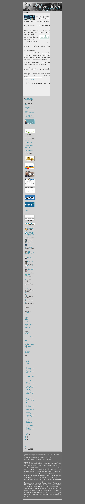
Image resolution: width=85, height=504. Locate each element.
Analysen (27, 79)
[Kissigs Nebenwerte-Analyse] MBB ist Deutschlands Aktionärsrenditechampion (30, 270)
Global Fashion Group (32, 475)
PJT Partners (32, 486)
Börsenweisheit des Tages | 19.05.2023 (30, 390)
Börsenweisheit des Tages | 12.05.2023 (30, 406)
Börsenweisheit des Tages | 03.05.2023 (30, 428)
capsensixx (25, 468)
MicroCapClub (26, 343)
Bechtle (28, 465)
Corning (52, 469)
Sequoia (60, 488)
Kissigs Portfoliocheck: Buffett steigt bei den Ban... (30, 387)
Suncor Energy (44, 491)
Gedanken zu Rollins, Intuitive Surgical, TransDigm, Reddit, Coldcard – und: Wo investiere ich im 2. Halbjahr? (29, 325)
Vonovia (25, 494)
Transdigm (55, 492)
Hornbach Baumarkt (39, 476)
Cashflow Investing (33, 468)
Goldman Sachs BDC (44, 475)
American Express (28, 463)
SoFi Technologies (40, 489)
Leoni (51, 480)
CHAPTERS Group (47, 468)
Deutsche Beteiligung (42, 470)
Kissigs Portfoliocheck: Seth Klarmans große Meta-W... (29, 421)
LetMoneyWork (26, 321)
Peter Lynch (53, 485)
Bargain (37, 464)
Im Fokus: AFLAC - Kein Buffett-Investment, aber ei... (29, 389)
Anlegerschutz (59, 463)
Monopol (25, 483)
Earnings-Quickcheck (35, 472)
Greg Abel (57, 475)
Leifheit (45, 480)
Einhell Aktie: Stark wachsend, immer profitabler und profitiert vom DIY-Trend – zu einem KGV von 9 (29, 330)
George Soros (44, 474)
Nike (59, 484)
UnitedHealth (49, 493)
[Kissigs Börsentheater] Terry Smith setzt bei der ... (30, 376)
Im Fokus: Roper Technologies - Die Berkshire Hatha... (29, 405)
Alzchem (57, 462)
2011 (26, 446)
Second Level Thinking (51, 488)
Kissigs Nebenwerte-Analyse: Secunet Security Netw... (29, 414)
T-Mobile (56, 491)
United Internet (46, 493)
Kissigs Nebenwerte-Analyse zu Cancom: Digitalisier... (30, 382)
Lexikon (58, 480)
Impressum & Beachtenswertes (28, 116)
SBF (33, 488)
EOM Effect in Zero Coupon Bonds (28, 327)
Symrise (52, 491)
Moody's (29, 483)
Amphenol (40, 463)
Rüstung (25, 488)
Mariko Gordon (56, 481)
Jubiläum (52, 478)
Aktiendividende (31, 462)
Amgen (38, 463)
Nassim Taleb (56, 483)
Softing (46, 489)
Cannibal (51, 467)
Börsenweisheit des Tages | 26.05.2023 (30, 375)
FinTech (39, 473)
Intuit (49, 477)
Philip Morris (28, 486)
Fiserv (45, 473)
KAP (60, 478)
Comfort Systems (25, 469)
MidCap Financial (52, 482)
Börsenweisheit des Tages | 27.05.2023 (30, 374)
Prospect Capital (57, 486)
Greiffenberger (59, 475)
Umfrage (38, 493)
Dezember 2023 (27, 359)
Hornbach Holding (42, 476)
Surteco (47, 491)
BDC (59, 464)
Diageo (35, 471)
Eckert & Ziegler (40, 472)
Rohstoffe (44, 487)
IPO (55, 477)
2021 (26, 437)
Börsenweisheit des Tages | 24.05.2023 (30, 380)
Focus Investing (52, 473)
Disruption (39, 471)
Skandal (30, 489)
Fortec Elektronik (55, 473)
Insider (38, 477)
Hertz (25, 476)
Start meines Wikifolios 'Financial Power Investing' (30, 396)
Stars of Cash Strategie (46, 490)
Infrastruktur (34, 477)
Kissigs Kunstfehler (31, 141)
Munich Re (47, 483)
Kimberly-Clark (51, 479)
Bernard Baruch (52, 465)
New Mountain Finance (44, 484)
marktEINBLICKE (27, 314)
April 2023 (27, 432)
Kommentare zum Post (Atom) (29, 98)
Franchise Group (59, 473)
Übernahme (35, 493)
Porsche (37, 486)
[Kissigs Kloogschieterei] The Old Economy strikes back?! (30, 257)
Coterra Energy (58, 469)
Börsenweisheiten (26, 111)
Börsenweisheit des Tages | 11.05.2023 (30, 408)
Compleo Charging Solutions (36, 469)
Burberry (30, 467)
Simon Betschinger (27, 312)
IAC (59, 476)
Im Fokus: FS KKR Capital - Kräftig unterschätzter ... (29, 412)
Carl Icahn (27, 468)
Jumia (56, 478)
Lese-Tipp (54, 480)
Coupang (60, 469)
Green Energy (54, 475)
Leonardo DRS (50, 480)
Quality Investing (29, 141)
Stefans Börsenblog (27, 323)
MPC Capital (34, 483)
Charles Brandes (50, 468)
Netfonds (39, 484)
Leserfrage (56, 480)
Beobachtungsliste (26, 114)
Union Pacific (42, 493)
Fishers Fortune (47, 473)
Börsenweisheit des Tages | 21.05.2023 (30, 385)
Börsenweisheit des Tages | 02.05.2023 (30, 429)
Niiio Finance (58, 484)
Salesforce (29, 488)
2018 (26, 440)
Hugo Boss (55, 476)
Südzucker (42, 491)
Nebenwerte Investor (31, 484)
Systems (54, 491)
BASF (46, 464)
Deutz (32, 471)
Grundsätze (28, 141)
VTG (26, 494)
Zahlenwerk (57, 495)
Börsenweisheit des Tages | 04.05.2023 (30, 424)
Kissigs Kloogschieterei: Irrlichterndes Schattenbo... (29, 372)
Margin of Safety (53, 481)
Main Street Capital (48, 481)
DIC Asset (37, 471)
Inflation (32, 477)
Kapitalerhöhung (25, 479)
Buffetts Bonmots (30, 145)
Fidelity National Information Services (30, 473)
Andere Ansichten (46, 463)
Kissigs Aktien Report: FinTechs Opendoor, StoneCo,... (29, 379)
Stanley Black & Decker (35, 490)
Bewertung (55, 465)
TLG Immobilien (34, 492)
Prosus (60, 486)
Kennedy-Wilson (42, 479)
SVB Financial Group (50, 491)
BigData (57, 465)
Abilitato (26, 329)
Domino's (54, 471)
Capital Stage (59, 467)
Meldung (29, 482)
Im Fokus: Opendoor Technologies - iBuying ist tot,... (29, 416)
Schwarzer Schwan (42, 488)
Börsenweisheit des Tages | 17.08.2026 (30, 274)
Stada (32, 490)
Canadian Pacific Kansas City (46, 467)
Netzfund (41, 484)
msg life (38, 483)
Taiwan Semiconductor (59, 491)
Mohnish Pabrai (57, 482)
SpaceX (50, 489)
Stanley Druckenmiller (39, 490)
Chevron (60, 468)
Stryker (40, 491)
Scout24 (46, 488)
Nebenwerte (26, 141)
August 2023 (27, 363)
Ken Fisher (39, 479)
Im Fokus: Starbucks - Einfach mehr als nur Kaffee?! (30, 427)
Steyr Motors (25, 491)
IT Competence (57, 477)
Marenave (51, 481)
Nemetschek (35, 484)
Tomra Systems (42, 492)
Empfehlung (59, 472)
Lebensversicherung (35, 480)
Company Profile (30, 79)
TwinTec (28, 493)
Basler (47, 464)
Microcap (47, 482)
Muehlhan (41, 483)
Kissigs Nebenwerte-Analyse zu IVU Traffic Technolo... (29, 430)
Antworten (27, 85)
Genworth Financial (41, 474)
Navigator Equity (59, 483)
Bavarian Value (26, 319)
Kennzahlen (45, 479)
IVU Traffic (60, 477)
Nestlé (36, 484)
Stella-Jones (51, 490)
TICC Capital (31, 492)
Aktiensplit (37, 462)
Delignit (25, 470)
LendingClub (47, 480)
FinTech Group (41, 473)
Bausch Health (50, 464)
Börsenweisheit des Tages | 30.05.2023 (30, 369)
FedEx (26, 473)
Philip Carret (25, 486)
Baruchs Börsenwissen (43, 464)
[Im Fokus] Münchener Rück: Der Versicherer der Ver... (29, 384)
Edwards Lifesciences (44, 472)
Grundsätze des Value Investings (28, 107)
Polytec (35, 486)
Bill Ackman (59, 465)
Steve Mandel (59, 490)
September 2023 (28, 362)
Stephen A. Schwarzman (54, 490)
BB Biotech (57, 464)
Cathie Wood (38, 468)
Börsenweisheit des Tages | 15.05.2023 (30, 399)
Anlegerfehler (27, 140)
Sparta (51, 489)
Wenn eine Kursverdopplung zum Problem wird (29, 315)
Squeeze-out (28, 490)
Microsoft (49, 482)
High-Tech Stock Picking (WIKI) (29, 476)
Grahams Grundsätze (51, 475)
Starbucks (33, 79)
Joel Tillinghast (27, 478)
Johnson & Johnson (46, 478)
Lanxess (26, 480)
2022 (26, 436)
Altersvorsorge (54, 462)
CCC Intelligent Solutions (41, 468)
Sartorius (32, 488)
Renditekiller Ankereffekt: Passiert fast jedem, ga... (29, 422)
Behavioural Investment (27, 351)
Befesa (29, 465)
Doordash (56, 471)
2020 (26, 438)
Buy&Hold (36, 467)
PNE (34, 486)
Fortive (57, 473)
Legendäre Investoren (42, 480)
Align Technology (41, 462)
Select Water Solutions (57, 488)
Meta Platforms (34, 482)
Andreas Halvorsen (53, 463)
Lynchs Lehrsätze (28, 146)
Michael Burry (41, 482)
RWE (26, 488)
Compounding (40, 469)
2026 (26, 356)
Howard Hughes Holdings (48, 476)
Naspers (54, 483)
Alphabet (52, 462)
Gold (38, 475)
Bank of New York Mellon (34, 464)
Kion (58, 479)
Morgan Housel (31, 483)
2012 (26, 445)
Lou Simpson (33, 481)
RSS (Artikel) (26, 209)
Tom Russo (40, 492)
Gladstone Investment (28, 475)
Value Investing (28, 142)
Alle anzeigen (33, 337)
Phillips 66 (30, 486)
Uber (33, 493)
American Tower (31, 463)
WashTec (52, 494)
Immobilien (28, 477)
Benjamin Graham (38, 465)
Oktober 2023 (27, 361)
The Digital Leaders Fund (27, 332)
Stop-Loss (34, 491)
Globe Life (35, 475)
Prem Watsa (43, 486)
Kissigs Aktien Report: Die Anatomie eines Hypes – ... (30, 367)
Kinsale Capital (56, 479)
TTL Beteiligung (59, 492)
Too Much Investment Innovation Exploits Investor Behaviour (29, 352)
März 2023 (27, 433)
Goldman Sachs (40, 475)
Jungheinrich (58, 478)
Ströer (39, 491)
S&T (27, 488)
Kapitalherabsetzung (30, 479)
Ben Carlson (35, 465)
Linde (27, 481)
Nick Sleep (56, 484)
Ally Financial (47, 462)
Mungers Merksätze (44, 483)
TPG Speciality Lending (46, 492)
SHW (24, 489)
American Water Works (35, 463)
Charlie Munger (54, 468)
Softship (48, 489)
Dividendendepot (49, 471)
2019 (26, 439)
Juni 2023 (27, 365)
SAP (30, 488)
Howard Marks (52, 476)
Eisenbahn (50, 472)
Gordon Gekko (47, 475)
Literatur (28, 481)
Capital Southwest (56, 467)
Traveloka (56, 492)
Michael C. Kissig (27, 279)
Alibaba (39, 462)
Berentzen (45, 465)
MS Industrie (37, 483)
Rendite (51, 487)
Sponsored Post (57, 489)
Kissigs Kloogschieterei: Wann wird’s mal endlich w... (30, 400)
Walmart (30, 494)
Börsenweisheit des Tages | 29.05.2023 (30, 371)
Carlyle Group (29, 468)
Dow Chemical (58, 471)
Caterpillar (36, 468)
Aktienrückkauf (34, 462)
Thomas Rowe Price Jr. (27, 492)
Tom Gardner (37, 492)
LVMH (41, 481)
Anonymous (27, 282)
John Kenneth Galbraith (34, 478)
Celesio (44, 468)
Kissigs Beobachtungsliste (30, 228)
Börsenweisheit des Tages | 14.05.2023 (30, 401)
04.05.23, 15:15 (29, 82)
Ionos (53, 477)
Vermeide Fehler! (26, 108)
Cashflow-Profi (26, 317)
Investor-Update (29, 149)
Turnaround (26, 142)
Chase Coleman (57, 468)
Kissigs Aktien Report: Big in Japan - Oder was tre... (30, 393)
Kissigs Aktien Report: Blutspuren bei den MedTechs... (30, 409)
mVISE (50, 483)
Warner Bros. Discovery (39, 494)
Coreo (47, 469)
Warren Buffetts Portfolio (48, 494)
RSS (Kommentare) (26, 210)
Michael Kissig (44, 482)
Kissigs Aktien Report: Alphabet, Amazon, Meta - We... (30, 425)
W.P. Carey (28, 494)
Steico (48, 490)
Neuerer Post (26, 97)
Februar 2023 (27, 434)
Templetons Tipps (29, 147)
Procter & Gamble (54, 486)
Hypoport (58, 476)
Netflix (37, 484)
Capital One (53, 467)
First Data (44, 473)
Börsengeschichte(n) (27, 110)
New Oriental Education (49, 484)
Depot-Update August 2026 (28, 322)
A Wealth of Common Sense (28, 346)
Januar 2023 (27, 435)
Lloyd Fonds (30, 481)
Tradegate (50, 492)
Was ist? (31, 142)
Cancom (50, 467)
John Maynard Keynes (38, 478)
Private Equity (51, 486)
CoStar (54, 469)
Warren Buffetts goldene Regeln (28, 106)
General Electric (37, 474)
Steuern (57, 490)
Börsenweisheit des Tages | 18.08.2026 (30, 261)
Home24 (36, 476)
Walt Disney (33, 494)
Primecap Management (46, 486)
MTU (39, 483)
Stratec (36, 491)
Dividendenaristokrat (45, 471)
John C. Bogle (30, 478)
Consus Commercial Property (44, 469)
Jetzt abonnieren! (29, 218)
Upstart (54, 493)
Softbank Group (44, 489)
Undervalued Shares (27, 348)
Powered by (28, 220)
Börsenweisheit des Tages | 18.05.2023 (30, 392)
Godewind (37, 475)
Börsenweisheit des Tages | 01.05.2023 (30, 431)
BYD (37, 467)
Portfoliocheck (40, 486)
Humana (56, 476)
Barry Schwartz (39, 464)
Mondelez (60, 482)
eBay (38, 472)
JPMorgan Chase (49, 478)
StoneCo (32, 491)
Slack (32, 489)
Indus (30, 477)
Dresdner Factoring (29, 472)
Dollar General (52, 471)
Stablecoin (30, 490)
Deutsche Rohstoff (26, 471)
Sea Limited (48, 488)
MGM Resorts (37, 482)
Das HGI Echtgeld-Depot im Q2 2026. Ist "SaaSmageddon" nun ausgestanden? (29, 336)
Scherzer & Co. (37, 488)
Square (26, 490)
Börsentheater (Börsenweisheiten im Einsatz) (29, 112)
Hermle (24, 476)
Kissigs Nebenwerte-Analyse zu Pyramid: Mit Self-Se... (30, 398)
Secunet (54, 488)
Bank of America (30, 464)
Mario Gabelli (59, 481)
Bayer (55, 464)
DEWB (33, 471)
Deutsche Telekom (30, 471)
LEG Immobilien (38, 480)
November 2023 (27, 360)
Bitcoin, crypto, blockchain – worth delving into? (28, 349)
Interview (47, 477)
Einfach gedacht (26, 149)
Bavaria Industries (53, 464)
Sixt (27, 489)
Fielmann (35, 473)
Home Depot (34, 476)
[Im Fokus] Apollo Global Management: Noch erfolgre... (30, 407)
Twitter (29, 493)
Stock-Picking (28, 491)
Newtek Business (53, 484)
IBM (26, 477)
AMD (26, 463)
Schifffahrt (40, 488)
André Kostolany (49, 463)
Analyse (25, 140)
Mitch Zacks (55, 482)
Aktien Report (28, 462)
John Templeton (42, 478)
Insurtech (40, 477)
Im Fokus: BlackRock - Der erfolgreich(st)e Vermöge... (29, 419)
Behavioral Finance (32, 465)
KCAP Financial (36, 479)
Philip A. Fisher (59, 485)
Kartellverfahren (33, 479)
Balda (27, 464)
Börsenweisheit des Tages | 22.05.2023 (30, 383)
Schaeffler (35, 488)
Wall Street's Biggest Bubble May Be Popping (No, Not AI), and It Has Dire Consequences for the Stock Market (29, 341)
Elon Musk (54, 472)
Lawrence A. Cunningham (30, 480)
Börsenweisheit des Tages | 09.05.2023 (30, 413)
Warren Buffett (44, 494)
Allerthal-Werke (44, 462)
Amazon (25, 463)
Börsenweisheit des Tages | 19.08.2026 (30, 265)
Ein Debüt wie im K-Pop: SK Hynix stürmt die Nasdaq (28, 333)
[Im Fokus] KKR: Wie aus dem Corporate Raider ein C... (30, 391)
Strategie (32, 141)
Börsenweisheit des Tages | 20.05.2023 (30, 386)
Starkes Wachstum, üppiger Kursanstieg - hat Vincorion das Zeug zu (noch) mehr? (30, 240)
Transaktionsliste (52, 492)
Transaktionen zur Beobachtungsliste (28, 115)
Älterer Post (48, 97)
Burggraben (30, 140)
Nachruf (52, 483)
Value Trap (60, 493)
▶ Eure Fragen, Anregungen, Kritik (29, 99)
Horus (44, 476)
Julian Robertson (54, 478)
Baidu (26, 464)
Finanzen (37, 473)
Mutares (49, 483)
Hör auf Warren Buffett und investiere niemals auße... (29, 370)
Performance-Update (45, 485)
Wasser (53, 494)
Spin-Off (53, 489)
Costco (55, 469)
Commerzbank (29, 469)
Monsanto (27, 483)
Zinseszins (27, 496)
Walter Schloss (35, 494)
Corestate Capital (50, 469)
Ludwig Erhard (39, 481)
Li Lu (59, 480)
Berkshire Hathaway (48, 465)
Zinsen (24, 496)
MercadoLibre (31, 482)
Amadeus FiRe (59, 462)
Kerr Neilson (48, 479)
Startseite (37, 97)
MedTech (27, 482)
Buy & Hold (33, 140)
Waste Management (59, 494)
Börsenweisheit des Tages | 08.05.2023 (30, 415)
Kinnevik (53, 479)
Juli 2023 (27, 364)
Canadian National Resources (41, 467)
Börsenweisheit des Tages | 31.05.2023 (30, 368)
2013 (26, 444)
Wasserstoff (56, 494)
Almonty (49, 462)
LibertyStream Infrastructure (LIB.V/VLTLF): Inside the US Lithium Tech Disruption (29, 344)
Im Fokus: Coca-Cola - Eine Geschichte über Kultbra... (30, 402)
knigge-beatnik (27, 288)
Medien (25, 482)
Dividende (26, 141)
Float (49, 473)
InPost (36, 477)
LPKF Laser (37, 481)
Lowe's (35, 481)
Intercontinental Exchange (43, 477)
